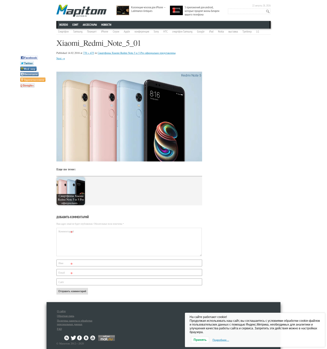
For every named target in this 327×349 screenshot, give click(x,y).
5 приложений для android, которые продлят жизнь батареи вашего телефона (202, 11)
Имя (65, 264)
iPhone (104, 31)
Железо (63, 24)
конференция (142, 31)
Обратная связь (65, 316)
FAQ (59, 329)
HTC (165, 31)
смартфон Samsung (182, 31)
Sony (156, 31)
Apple (127, 31)
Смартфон (63, 31)
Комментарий (66, 232)
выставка (233, 31)
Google (201, 31)
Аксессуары (90, 24)
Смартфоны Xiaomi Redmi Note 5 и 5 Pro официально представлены (136, 53)
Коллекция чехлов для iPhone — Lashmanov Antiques (148, 9)
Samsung (78, 31)
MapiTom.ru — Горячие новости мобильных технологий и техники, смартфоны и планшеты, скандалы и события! (81, 11)
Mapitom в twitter (73, 337)
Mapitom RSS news (67, 337)
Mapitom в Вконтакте (86, 337)
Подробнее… (221, 339)
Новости (106, 24)
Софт (75, 24)
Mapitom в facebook (80, 337)
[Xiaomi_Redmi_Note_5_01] (129, 160)
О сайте (61, 311)
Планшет (92, 31)
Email (65, 273)
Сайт (61, 282)
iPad (211, 31)
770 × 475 (88, 53)
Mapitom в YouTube (93, 337)
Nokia (221, 31)
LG (257, 31)
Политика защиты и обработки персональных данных (74, 322)
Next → (60, 58)
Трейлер (247, 31)
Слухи (116, 31)
